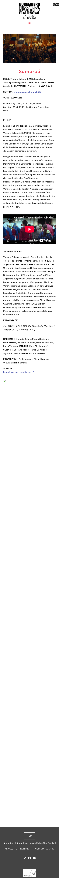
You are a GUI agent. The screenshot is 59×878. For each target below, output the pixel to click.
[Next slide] (52, 599)
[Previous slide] (7, 599)
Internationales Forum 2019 (27, 91)
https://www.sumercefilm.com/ (18, 372)
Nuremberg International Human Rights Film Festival (29, 843)
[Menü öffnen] (29, 22)
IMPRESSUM (38, 848)
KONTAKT (25, 848)
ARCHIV (50, 848)
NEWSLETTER (11, 848)
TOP (29, 835)
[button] (27, 815)
